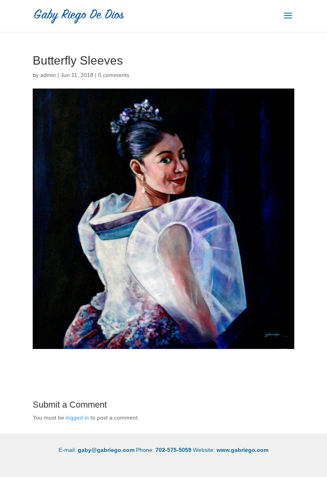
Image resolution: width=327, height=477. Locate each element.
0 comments (113, 75)
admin (48, 75)
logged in (77, 417)
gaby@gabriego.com (106, 450)
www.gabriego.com (242, 450)
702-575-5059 (173, 450)
